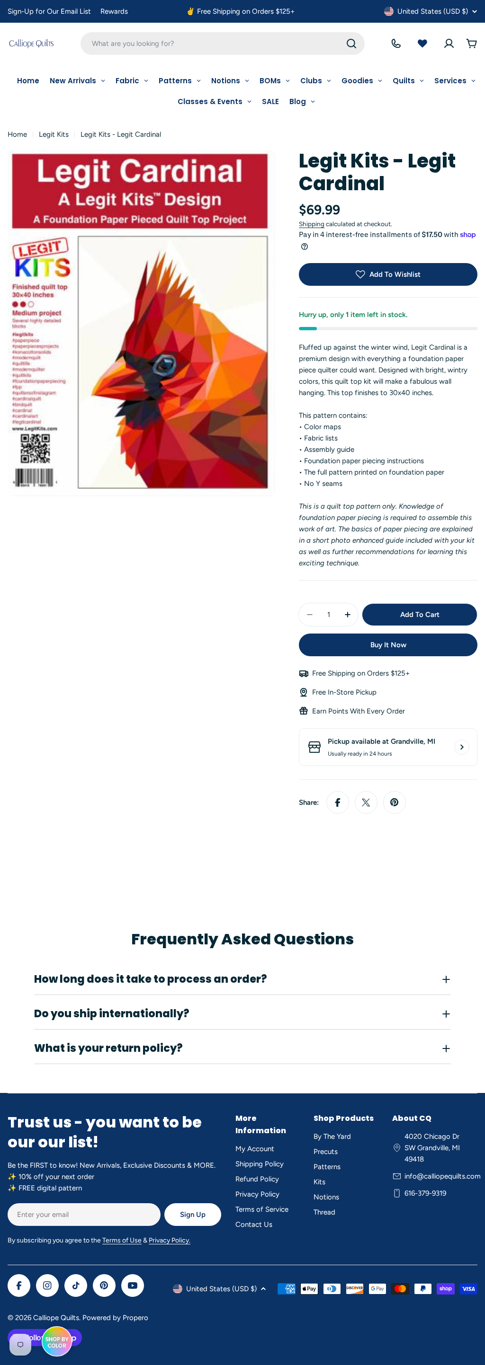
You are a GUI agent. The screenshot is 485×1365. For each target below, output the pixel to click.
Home (17, 134)
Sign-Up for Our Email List (49, 11)
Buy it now (388, 645)
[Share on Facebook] (337, 802)
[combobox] (223, 43)
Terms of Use (122, 1240)
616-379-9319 (425, 1193)
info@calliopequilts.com (442, 1176)
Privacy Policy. (169, 1240)
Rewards (114, 11)
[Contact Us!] (396, 43)
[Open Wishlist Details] (422, 43)
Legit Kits (54, 134)
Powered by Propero (115, 1317)
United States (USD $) (432, 11)
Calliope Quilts (56, 1317)
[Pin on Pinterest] (394, 802)
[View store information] (461, 747)
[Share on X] (366, 802)
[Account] (449, 43)
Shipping (311, 224)
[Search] (351, 43)
